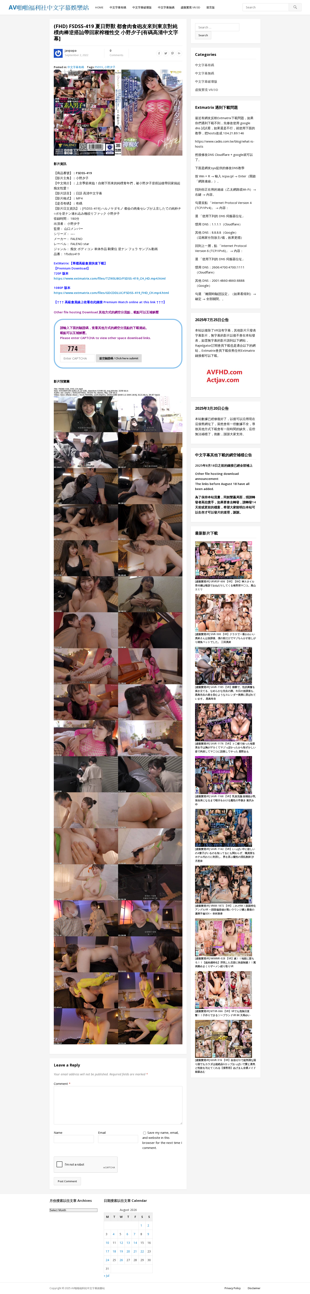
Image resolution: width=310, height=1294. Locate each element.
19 (121, 1251)
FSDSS (99, 67)
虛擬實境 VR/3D (190, 7)
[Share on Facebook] (159, 53)
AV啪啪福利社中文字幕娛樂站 (88, 1288)
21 (135, 1251)
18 (114, 1251)
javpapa (71, 50)
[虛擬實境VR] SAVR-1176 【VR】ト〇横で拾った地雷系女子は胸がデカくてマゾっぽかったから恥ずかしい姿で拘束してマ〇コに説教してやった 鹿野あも (225, 747)
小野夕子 (109, 67)
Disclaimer (254, 1288)
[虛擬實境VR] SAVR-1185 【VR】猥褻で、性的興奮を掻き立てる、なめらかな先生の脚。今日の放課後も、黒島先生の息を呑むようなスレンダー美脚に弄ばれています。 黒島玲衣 (225, 692)
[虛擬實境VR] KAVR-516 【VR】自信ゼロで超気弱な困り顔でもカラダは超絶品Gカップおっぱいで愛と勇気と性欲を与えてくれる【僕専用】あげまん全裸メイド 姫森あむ (225, 1065)
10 (107, 1243)
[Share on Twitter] (166, 53)
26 (121, 1260)
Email (102, 1132)
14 (135, 1243)
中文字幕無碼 (166, 7)
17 (107, 1251)
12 (121, 1243)
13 (128, 1243)
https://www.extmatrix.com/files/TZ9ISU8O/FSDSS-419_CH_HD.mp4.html (110, 278)
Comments (116, 53)
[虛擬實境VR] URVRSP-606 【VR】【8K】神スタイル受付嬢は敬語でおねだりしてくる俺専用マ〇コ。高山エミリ (225, 585)
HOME (99, 7)
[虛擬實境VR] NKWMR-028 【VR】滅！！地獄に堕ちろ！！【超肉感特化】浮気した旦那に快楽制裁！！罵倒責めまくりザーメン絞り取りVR (225, 962)
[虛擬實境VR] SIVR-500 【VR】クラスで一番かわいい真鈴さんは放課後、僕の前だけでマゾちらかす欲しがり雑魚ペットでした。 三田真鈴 (225, 638)
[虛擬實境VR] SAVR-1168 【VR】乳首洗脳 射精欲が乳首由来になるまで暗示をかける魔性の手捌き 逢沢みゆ (225, 800)
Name (58, 1132)
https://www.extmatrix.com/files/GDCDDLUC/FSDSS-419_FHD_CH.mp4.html (111, 293)
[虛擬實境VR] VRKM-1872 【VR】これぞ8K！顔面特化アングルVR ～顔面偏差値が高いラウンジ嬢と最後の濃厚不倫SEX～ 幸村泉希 (225, 909)
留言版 (210, 7)
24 (107, 1260)
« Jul (106, 1276)
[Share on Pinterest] (172, 53)
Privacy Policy (233, 1288)
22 (142, 1251)
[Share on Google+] (179, 53)
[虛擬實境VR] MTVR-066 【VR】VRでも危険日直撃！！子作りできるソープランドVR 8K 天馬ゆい (222, 1013)
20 (128, 1251)
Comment (62, 1083)
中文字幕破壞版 (142, 7)
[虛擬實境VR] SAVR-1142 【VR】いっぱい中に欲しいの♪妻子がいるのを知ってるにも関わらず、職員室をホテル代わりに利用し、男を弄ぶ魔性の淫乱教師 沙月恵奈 (225, 854)
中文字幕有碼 (118, 7)
